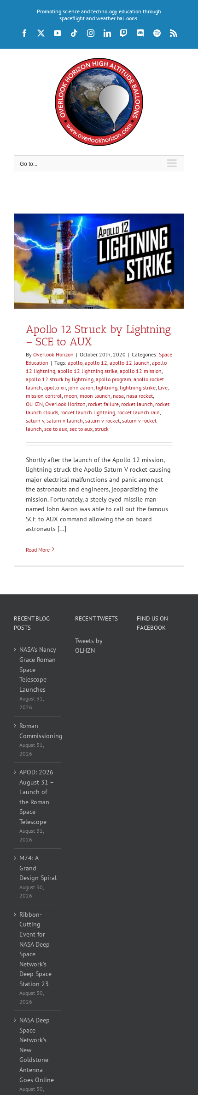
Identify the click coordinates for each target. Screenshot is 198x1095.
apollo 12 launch (130, 362)
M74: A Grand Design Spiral (38, 868)
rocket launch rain (138, 412)
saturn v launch (65, 420)
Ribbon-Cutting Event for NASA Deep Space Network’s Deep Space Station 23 (35, 949)
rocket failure (103, 404)
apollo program (113, 379)
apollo (75, 362)
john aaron (80, 387)
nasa (118, 395)
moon (70, 395)
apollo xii (55, 387)
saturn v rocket (102, 420)
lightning (106, 387)
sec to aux (81, 428)
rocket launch (137, 404)
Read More (38, 549)
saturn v (35, 420)
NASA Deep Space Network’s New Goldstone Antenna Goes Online (36, 1050)
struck (102, 428)
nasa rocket (139, 395)
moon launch (95, 395)
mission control (44, 395)
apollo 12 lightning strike (87, 370)
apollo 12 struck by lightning (59, 379)
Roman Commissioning (38, 731)
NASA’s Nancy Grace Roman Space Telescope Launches (37, 669)
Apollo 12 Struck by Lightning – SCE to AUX (98, 335)
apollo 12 (96, 362)
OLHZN (34, 404)
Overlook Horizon (53, 354)
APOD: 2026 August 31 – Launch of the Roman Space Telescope (36, 797)
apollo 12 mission (141, 370)
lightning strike (138, 387)
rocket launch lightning (87, 412)
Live (163, 387)
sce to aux (55, 428)
